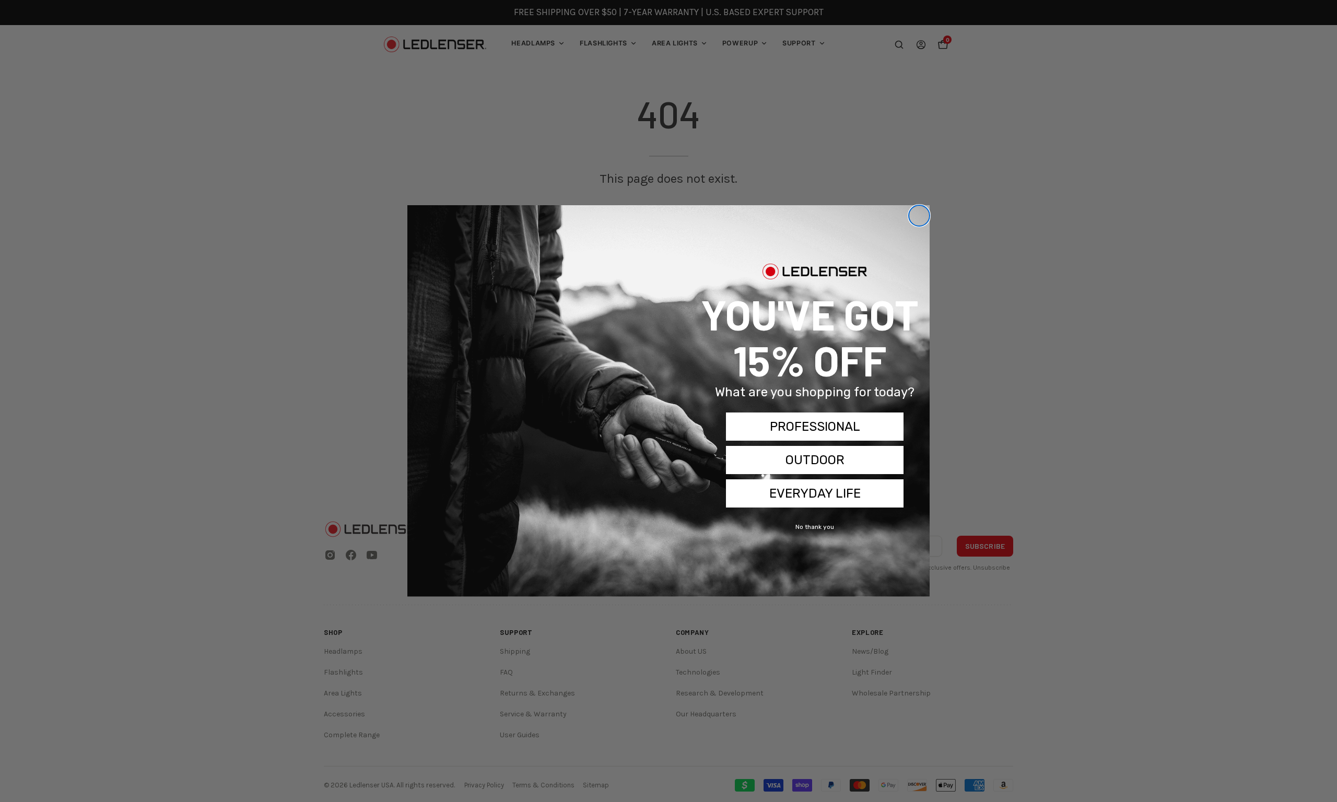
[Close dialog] (919, 215)
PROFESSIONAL (815, 426)
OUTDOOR (815, 460)
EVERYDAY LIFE (815, 493)
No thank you (814, 526)
